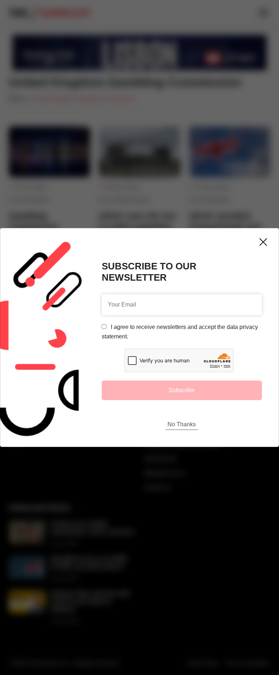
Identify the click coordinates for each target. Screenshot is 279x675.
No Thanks (181, 424)
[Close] (263, 242)
